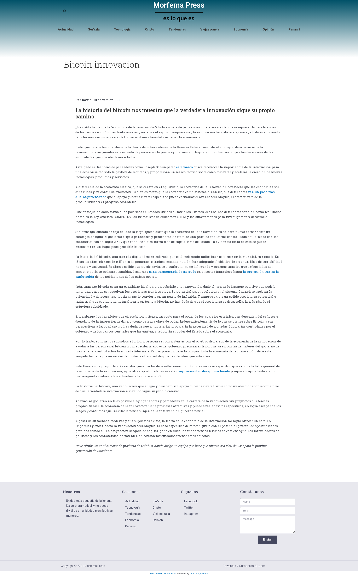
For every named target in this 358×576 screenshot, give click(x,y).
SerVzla (94, 29)
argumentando (94, 197)
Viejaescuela (209, 29)
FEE (117, 100)
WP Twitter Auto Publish (163, 573)
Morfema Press (179, 5)
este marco (184, 167)
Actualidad (66, 29)
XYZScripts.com (199, 573)
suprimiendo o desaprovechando (204, 371)
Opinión (268, 29)
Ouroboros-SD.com (252, 565)
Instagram (191, 514)
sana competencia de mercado (172, 271)
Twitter (189, 507)
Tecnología (122, 29)
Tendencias (177, 29)
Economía (241, 29)
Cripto (149, 29)
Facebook (191, 501)
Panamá (294, 29)
